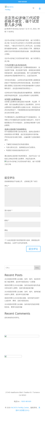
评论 (6, 186)
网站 (6, 230)
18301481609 (26, 401)
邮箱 (6, 220)
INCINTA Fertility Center (15, 29)
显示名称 (8, 210)
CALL (37, 268)
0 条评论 (11, 32)
